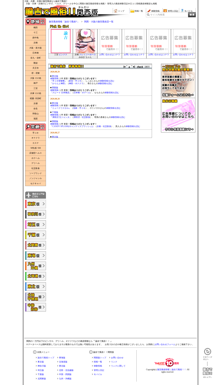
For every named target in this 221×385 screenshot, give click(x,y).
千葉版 (55, 112)
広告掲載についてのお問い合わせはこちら (178, 115)
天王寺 (35, 68)
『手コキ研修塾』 (58, 81)
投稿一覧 (139, 11)
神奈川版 (42, 366)
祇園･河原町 (35, 98)
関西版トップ (100, 357)
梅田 (35, 27)
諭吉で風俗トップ (46, 357)
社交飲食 (86, 117)
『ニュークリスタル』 (60, 108)
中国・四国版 (65, 374)
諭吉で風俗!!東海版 (35, 255)
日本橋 (77, 92)
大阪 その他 (35, 78)
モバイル (188, 11)
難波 (35, 63)
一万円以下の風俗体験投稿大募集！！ (178, 81)
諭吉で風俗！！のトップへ (207, 370)
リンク (114, 362)
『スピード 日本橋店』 (60, 92)
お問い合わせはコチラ (109, 54)
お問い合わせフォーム (165, 344)
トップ (121, 11)
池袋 (75, 108)
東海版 (62, 357)
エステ (35, 143)
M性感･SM (36, 148)
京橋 (99, 126)
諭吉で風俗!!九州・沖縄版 (35, 266)
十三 (35, 32)
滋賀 (35, 118)
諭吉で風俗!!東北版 (35, 286)
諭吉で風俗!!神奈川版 (35, 214)
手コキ (78, 81)
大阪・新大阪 (35, 48)
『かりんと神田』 (58, 83)
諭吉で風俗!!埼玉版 (35, 224)
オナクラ (79, 83)
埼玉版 (41, 370)
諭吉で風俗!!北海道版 (35, 276)
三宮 (35, 88)
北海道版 (63, 362)
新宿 (71, 81)
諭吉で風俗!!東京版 (35, 204)
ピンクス (63, 54)
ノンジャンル (35, 178)
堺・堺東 (35, 73)
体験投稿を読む (107, 81)
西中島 (35, 37)
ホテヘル (86, 92)
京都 (35, 103)
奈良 (35, 108)
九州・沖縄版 (65, 378)
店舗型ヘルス (35, 153)
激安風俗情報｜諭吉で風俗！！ (171, 369)
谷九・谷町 (35, 58)
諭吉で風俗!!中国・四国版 (35, 307)
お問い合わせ (117, 357)
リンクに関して (118, 366)
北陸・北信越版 (66, 370)
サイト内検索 (157, 14)
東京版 (55, 76)
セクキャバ (35, 183)
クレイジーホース (87, 54)
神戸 (35, 83)
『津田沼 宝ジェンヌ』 (60, 117)
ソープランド (35, 173)
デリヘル (35, 163)
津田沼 (77, 117)
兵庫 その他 (35, 93)
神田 (71, 83)
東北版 (62, 366)
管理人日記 (173, 11)
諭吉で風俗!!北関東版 (35, 245)
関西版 (55, 87)
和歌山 (35, 113)
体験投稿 (155, 11)
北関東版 (42, 378)
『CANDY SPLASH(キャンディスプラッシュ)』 (72, 126)
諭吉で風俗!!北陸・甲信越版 (35, 297)
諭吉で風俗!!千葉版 (35, 235)
